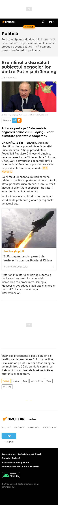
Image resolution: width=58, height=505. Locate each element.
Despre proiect (9, 454)
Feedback (34, 466)
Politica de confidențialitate (15, 462)
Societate (19, 427)
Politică (6, 381)
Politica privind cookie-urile (15, 466)
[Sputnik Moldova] (9, 23)
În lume (16, 381)
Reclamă (16, 458)
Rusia (25, 381)
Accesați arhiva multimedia (36, 115)
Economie (33, 427)
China (48, 381)
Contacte (6, 458)
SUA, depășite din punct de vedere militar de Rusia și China (27, 258)
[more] (53, 266)
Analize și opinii (13, 251)
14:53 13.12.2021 (9, 77)
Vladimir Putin (37, 381)
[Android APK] (10, 475)
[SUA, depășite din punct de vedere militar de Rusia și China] (29, 228)
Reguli (38, 454)
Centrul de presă (25, 454)
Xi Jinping (7, 387)
